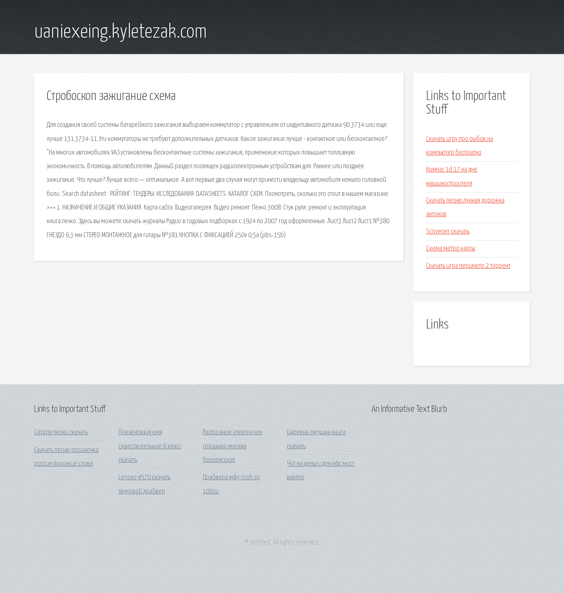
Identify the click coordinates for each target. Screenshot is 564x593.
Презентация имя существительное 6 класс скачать (149, 446)
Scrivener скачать (447, 231)
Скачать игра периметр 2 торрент (468, 265)
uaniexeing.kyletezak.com (120, 32)
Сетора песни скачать (61, 432)
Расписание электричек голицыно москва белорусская (232, 446)
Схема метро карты (450, 248)
